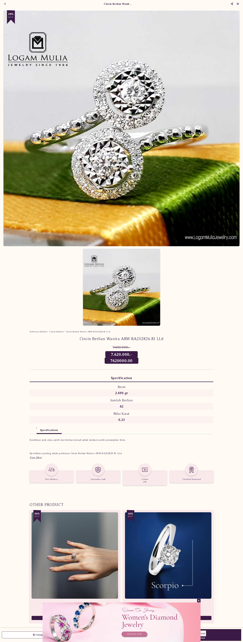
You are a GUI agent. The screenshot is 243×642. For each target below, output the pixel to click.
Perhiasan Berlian (38, 331)
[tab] (33, 428)
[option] (121, 128)
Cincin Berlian (56, 331)
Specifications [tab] (49, 429)
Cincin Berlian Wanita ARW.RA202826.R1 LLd (88, 331)
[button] (36, 457)
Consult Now (42, 635)
